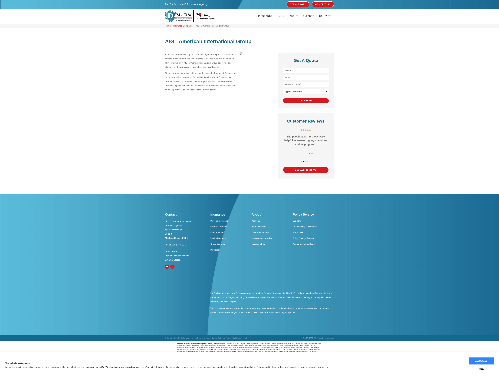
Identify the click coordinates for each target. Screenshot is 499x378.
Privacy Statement (218, 338)
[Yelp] (172, 267)
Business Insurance (219, 226)
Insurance (265, 16)
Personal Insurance (219, 221)
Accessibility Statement (234, 338)
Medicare (214, 250)
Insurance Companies (183, 26)
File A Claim (298, 232)
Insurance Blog (258, 244)
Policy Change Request (303, 238)
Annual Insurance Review (304, 244)
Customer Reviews (260, 232)
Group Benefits (217, 244)
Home (168, 26)
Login (246, 338)
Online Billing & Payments (305, 226)
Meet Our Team (259, 226)
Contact (325, 16)
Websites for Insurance (326, 338)
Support (308, 16)
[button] (301, 161)
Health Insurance (218, 238)
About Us (256, 221)
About (294, 16)
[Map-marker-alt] (167, 267)
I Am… (281, 16)
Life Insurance (217, 232)
